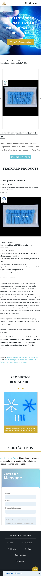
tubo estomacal (30, 342)
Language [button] (36, 3)
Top (35, 570)
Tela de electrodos (10, 339)
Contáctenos (20, 561)
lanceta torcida (6, 337)
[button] (26, 3)
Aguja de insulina (23, 339)
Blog (29, 549)
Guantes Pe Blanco (7, 345)
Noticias (13, 549)
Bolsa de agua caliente (15, 342)
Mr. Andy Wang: (11, 458)
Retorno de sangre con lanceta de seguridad (22, 357)
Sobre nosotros (20, 555)
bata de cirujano (21, 345)
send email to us (22, 157)
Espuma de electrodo (20, 337)
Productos (16, 60)
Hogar (6, 60)
